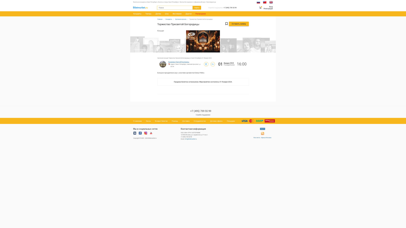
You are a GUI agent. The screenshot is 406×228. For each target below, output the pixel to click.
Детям (158, 14)
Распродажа (200, 14)
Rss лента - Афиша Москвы (262, 137)
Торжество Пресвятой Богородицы (201, 19)
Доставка (185, 121)
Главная (160, 19)
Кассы (148, 121)
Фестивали (177, 14)
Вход (271, 7)
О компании (137, 121)
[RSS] (262, 134)
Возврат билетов (161, 121)
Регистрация (268, 9)
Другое (188, 14)
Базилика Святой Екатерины (178, 62)
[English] (271, 2)
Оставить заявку (239, 24)
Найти (196, 8)
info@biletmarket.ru (191, 139)
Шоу (167, 14)
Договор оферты (216, 121)
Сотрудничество (200, 121)
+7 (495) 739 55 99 (200, 111)
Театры (148, 14)
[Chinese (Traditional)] (264, 2)
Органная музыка (180, 19)
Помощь (175, 121)
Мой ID (263, 129)
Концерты (137, 14)
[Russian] (258, 2)
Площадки (231, 121)
